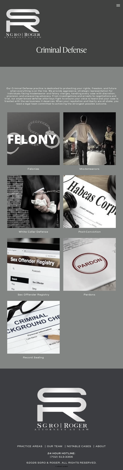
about (101, 446)
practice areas (29, 446)
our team (54, 446)
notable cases (79, 446)
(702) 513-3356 (61, 456)
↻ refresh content (61, 466)
